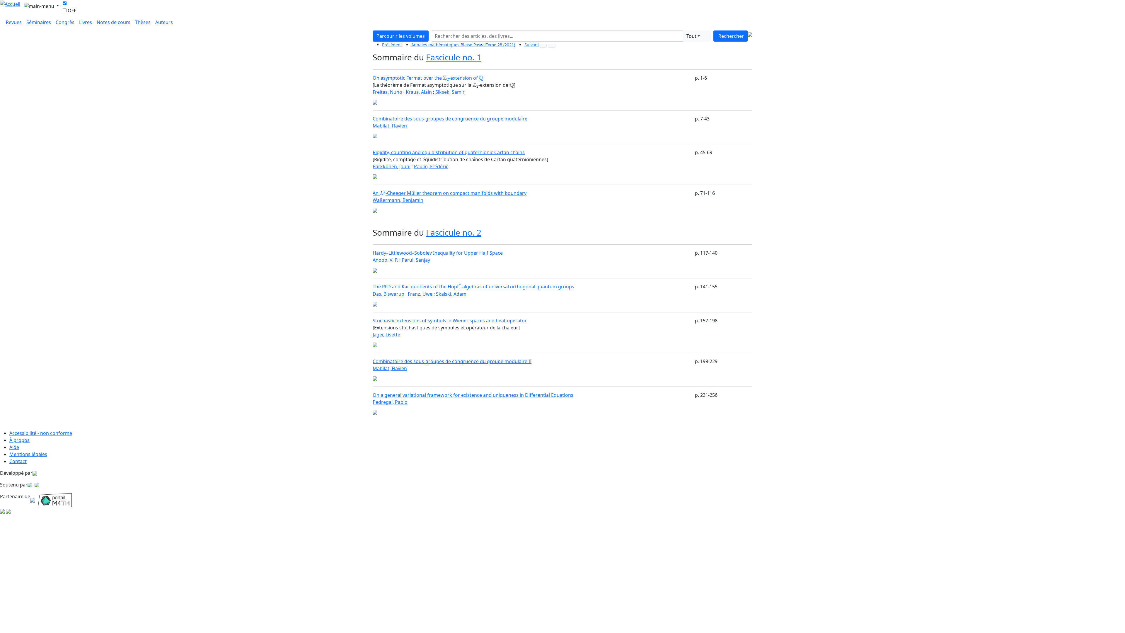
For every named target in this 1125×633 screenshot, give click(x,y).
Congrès (65, 22)
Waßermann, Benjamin (398, 200)
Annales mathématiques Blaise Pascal (448, 44)
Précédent (392, 44)
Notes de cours (113, 22)
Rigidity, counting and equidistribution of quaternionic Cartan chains (449, 152)
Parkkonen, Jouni (391, 166)
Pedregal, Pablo (390, 402)
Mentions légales (28, 454)
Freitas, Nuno (387, 92)
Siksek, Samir (450, 92)
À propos (19, 440)
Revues (14, 22)
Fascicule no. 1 (453, 57)
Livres (85, 22)
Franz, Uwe (420, 294)
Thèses (143, 22)
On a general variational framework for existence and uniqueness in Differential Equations (473, 395)
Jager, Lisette (386, 334)
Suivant (531, 44)
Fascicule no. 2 (453, 232)
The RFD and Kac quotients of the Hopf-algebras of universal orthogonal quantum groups (473, 287)
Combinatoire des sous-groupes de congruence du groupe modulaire (450, 118)
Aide (14, 447)
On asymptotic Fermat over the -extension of (428, 78)
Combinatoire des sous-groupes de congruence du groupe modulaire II (452, 361)
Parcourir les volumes (400, 36)
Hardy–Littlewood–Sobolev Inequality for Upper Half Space (438, 253)
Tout (691, 36)
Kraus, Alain (419, 92)
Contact (18, 461)
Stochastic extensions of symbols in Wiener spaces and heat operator (450, 320)
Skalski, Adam (451, 294)
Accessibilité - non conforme (40, 433)
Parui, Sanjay (416, 260)
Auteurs (164, 22)
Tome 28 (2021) (500, 44)
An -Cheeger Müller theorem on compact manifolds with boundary (449, 193)
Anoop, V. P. (385, 260)
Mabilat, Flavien (390, 125)
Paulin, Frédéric (431, 166)
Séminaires (38, 22)
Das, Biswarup (388, 294)
